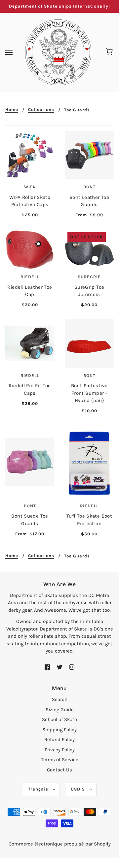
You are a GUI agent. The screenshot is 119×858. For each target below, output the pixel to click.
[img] (47, 666)
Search (59, 699)
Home (11, 109)
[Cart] (110, 52)
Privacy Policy (60, 750)
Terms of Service (59, 760)
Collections (41, 109)
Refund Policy (59, 739)
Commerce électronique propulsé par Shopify (60, 844)
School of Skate (59, 719)
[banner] (58, 52)
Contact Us (59, 770)
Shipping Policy (59, 730)
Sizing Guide (60, 709)
